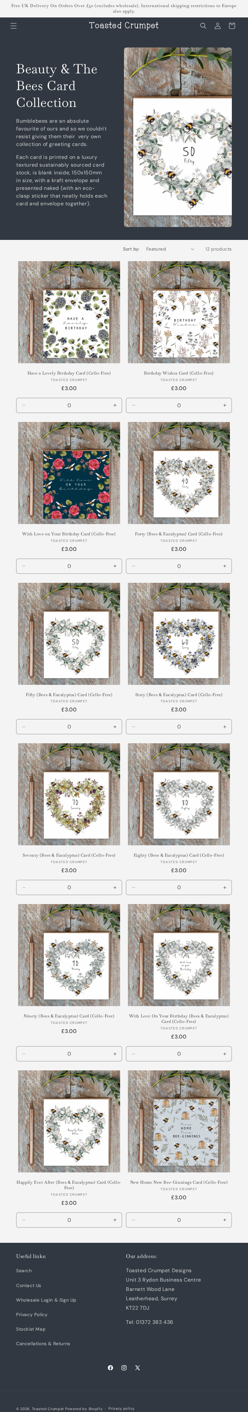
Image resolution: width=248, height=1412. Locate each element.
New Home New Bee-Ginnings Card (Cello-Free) (179, 1182)
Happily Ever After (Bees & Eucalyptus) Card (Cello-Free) (69, 1185)
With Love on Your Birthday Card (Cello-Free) (69, 534)
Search (24, 1270)
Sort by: (131, 249)
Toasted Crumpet (48, 1409)
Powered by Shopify (84, 1409)
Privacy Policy (31, 1314)
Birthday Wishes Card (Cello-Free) (179, 373)
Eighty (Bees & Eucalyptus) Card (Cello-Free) (179, 855)
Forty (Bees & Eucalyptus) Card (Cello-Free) (179, 534)
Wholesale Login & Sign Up (46, 1300)
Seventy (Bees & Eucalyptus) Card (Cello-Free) (69, 855)
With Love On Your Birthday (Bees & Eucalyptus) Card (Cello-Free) (179, 1019)
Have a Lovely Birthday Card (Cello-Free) (69, 373)
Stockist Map (31, 1329)
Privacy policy (121, 1408)
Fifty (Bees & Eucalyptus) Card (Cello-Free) (69, 694)
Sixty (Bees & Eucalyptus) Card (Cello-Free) (179, 694)
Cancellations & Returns (43, 1343)
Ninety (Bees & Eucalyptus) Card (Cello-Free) (69, 1016)
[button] (13, 26)
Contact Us (28, 1285)
